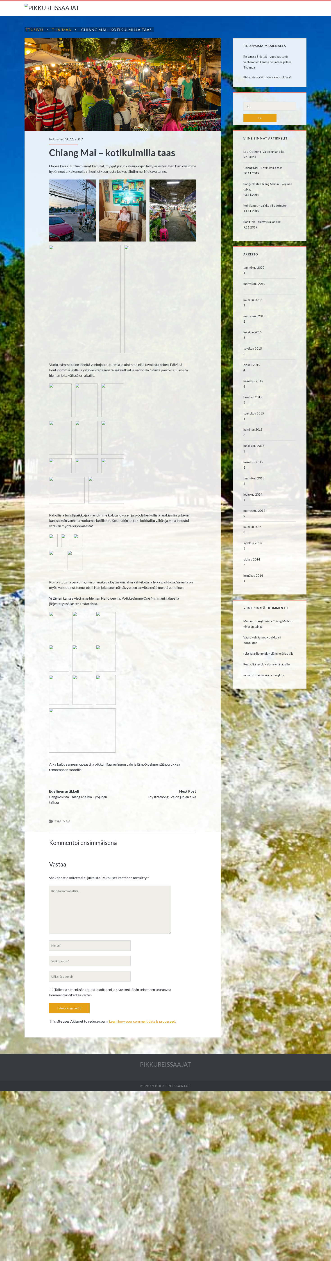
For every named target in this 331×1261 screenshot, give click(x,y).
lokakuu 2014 (252, 527)
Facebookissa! (281, 77)
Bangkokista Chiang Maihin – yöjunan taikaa (78, 799)
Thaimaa (61, 29)
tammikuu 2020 (253, 267)
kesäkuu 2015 (252, 397)
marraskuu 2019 (254, 284)
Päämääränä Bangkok (270, 675)
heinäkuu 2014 (253, 575)
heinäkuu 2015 (253, 381)
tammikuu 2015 (253, 478)
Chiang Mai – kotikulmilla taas (262, 168)
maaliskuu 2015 (253, 446)
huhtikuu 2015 (253, 429)
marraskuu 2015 (254, 316)
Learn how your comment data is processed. (142, 1021)
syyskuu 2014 (252, 543)
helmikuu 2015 (253, 462)
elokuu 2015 (251, 365)
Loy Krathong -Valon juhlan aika (172, 797)
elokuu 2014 (251, 559)
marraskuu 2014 (254, 510)
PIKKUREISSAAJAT (165, 1064)
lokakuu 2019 (252, 300)
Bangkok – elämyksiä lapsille (262, 222)
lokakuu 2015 (252, 332)
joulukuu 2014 (252, 494)
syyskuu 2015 (252, 348)
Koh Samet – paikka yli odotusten (265, 205)
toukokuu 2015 (253, 413)
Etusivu (34, 29)
